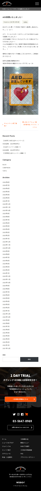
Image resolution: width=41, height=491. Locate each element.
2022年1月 (6, 345)
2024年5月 (6, 264)
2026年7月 (6, 185)
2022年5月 (6, 333)
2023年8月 (6, 289)
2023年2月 (6, 307)
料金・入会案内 (7, 457)
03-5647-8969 (22, 421)
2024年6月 (6, 260)
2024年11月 (6, 245)
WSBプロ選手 (24, 446)
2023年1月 (6, 311)
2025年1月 (6, 238)
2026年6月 (6, 188)
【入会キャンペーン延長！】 (12, 147)
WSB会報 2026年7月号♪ (11, 150)
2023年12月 (6, 276)
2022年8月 (6, 323)
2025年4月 (6, 229)
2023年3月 (6, 304)
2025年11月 (6, 207)
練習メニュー (24, 443)
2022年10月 (6, 317)
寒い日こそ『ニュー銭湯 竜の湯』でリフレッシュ (29, 124)
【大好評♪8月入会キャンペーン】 (14, 140)
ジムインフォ (6, 446)
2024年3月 (6, 267)
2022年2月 (6, 342)
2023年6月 (6, 295)
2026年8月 (6, 182)
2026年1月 (6, 201)
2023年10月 (6, 282)
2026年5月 (6, 191)
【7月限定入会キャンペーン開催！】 (14, 153)
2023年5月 (6, 298)
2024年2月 (6, 270)
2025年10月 (6, 210)
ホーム (4, 439)
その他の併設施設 (26, 450)
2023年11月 (6, 279)
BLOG (4, 164)
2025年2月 (6, 235)
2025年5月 (6, 226)
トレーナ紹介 (6, 450)
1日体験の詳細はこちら (20, 399)
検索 (4, 355)
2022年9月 (6, 320)
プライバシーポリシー (27, 457)
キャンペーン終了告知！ (10, 125)
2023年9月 (6, 285)
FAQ (21, 453)
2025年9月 (6, 213)
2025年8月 (6, 217)
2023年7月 (6, 292)
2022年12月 (6, 314)
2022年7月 (6, 326)
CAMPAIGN (6, 167)
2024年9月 (6, 251)
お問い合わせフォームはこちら (20, 427)
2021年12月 (6, 348)
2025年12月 (6, 204)
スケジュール (6, 453)
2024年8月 (6, 254)
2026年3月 (6, 198)
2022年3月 (6, 339)
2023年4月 (6, 301)
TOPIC (25, 22)
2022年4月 (6, 336)
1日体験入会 (24, 439)
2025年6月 (6, 223)
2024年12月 (6, 242)
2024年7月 (6, 257)
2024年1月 (6, 273)
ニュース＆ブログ (7, 443)
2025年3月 (6, 232)
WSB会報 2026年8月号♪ (11, 144)
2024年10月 (6, 248)
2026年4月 (6, 195)
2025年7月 (6, 220)
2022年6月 (6, 329)
